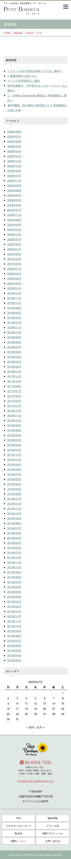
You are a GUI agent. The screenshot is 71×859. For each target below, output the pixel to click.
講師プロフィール (52, 833)
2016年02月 (14, 445)
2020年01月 (14, 288)
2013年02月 (14, 606)
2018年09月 (14, 337)
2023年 (29, 32)
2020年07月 (14, 268)
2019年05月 (14, 313)
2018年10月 (14, 332)
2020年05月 (14, 273)
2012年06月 (14, 645)
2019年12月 (14, 293)
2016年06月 (14, 430)
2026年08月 (14, 131)
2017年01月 (14, 406)
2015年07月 (14, 474)
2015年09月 (14, 464)
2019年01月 (14, 322)
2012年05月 (14, 650)
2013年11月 (14, 562)
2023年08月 (14, 220)
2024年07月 (14, 195)
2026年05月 (14, 146)
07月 (39, 32)
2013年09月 (14, 572)
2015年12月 (14, 455)
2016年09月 (14, 425)
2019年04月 (14, 317)
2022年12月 (14, 234)
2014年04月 (14, 538)
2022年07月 (14, 239)
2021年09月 (14, 254)
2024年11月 (14, 180)
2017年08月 (14, 386)
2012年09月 (14, 631)
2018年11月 (14, 327)
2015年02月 (14, 494)
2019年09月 (14, 308)
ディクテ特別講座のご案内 (23, 80)
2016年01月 (14, 450)
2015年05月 (14, 479)
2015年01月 (14, 499)
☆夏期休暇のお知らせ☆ (22, 76)
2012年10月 (14, 626)
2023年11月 (14, 215)
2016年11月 (14, 415)
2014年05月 (14, 533)
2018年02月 (14, 366)
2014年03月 (14, 543)
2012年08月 (14, 636)
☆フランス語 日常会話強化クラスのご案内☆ (35, 71)
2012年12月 (14, 616)
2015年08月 (14, 469)
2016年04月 (14, 435)
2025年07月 (14, 175)
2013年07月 (14, 582)
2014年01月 (14, 552)
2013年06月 (14, 587)
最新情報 (18, 32)
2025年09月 (14, 171)
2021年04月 (14, 259)
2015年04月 (14, 484)
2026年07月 (14, 136)
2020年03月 (14, 283)
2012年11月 (14, 621)
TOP (18, 818)
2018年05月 (14, 357)
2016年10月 (14, 420)
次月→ (40, 727)
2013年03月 (14, 601)
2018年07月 (14, 347)
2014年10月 (14, 513)
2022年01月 (14, 249)
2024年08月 (14, 190)
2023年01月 (14, 229)
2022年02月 (14, 244)
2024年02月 (14, 205)
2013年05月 (14, 592)
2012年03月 (14, 660)
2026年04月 (14, 151)
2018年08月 (14, 342)
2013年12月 (14, 557)
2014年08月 (14, 523)
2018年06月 (14, 352)
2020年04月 (14, 278)
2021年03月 (14, 264)
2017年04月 (14, 396)
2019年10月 (14, 303)
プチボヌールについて (18, 825)
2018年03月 (14, 362)
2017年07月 (14, 391)
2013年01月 (14, 611)
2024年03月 (14, 200)
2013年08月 (14, 577)
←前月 (30, 727)
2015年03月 (14, 489)
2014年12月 (14, 503)
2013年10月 (14, 567)
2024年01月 (14, 210)
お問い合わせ (52, 841)
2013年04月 (14, 596)
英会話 (18, 833)
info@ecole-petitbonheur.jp (35, 781)
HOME (7, 32)
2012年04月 (14, 655)
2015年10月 (14, 459)
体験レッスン (18, 841)
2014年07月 (14, 528)
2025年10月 (14, 166)
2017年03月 (14, 401)
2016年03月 (14, 440)
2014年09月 (14, 518)
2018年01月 (14, 371)
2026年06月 (14, 141)
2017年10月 (14, 381)
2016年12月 (14, 410)
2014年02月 (14, 548)
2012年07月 (14, 641)
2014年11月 (14, 508)
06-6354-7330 (38, 762)
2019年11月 (14, 298)
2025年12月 (14, 161)
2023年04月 (14, 224)
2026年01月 (14, 156)
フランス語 (52, 825)
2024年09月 (14, 185)
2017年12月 (14, 376)
